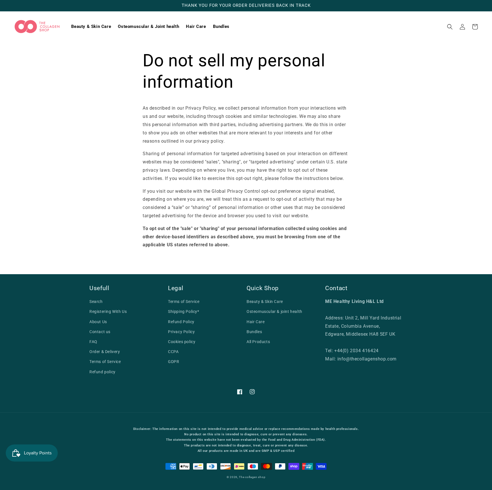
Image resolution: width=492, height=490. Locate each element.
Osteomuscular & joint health (274, 311)
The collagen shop (252, 477)
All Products (258, 341)
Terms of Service (105, 361)
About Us (98, 321)
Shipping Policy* (183, 311)
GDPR (173, 361)
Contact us (99, 331)
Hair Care (256, 321)
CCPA (173, 351)
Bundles (254, 331)
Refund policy (102, 372)
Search (96, 301)
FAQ (93, 341)
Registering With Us (108, 311)
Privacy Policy (181, 331)
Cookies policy (181, 341)
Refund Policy (181, 321)
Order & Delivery (104, 351)
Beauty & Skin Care (265, 301)
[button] (450, 26)
